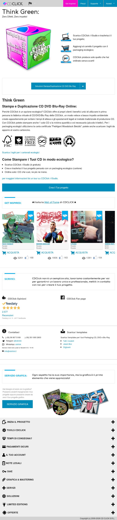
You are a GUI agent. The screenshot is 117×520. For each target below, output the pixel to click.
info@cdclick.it (10, 351)
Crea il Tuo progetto (58, 187)
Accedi (109, 3)
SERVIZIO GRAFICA (17, 404)
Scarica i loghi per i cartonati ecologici (20, 152)
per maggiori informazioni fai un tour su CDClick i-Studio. (30, 178)
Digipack (67, 347)
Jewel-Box (67, 344)
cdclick (18, 344)
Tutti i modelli (68, 341)
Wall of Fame (51, 202)
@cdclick (17, 341)
